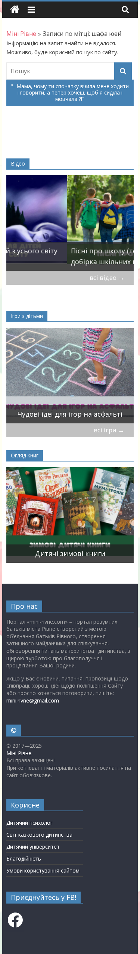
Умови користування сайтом (43, 870)
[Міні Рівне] (14, 9)
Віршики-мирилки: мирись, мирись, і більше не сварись (62, 409)
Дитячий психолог (29, 822)
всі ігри (109, 430)
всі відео (107, 277)
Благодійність (23, 858)
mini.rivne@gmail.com (32, 700)
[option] (70, 223)
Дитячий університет (33, 846)
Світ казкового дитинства (39, 834)
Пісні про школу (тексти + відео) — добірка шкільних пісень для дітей (68, 256)
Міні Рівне (18, 753)
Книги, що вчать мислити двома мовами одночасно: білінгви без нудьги (74, 542)
